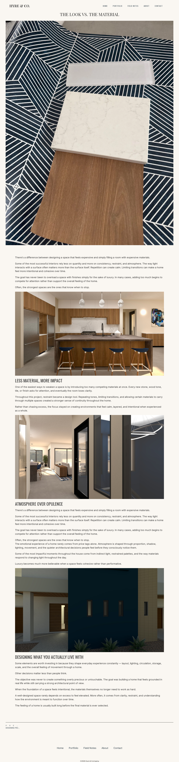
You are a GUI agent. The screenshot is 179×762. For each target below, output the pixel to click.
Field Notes (133, 6)
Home (105, 6)
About (147, 6)
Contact (159, 6)
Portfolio (117, 6)
